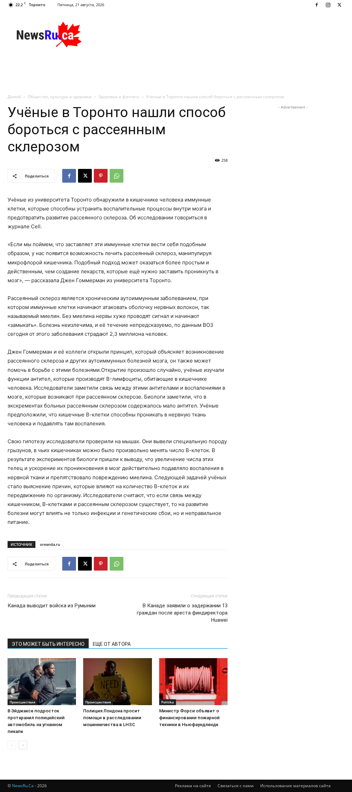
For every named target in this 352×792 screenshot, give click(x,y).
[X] (339, 5)
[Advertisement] (219, 34)
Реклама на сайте (193, 786)
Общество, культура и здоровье (60, 97)
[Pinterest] (101, 176)
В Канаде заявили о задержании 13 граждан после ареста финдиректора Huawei (182, 612)
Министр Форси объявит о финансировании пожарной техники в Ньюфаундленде (189, 717)
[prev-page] (12, 745)
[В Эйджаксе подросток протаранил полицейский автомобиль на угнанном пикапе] (42, 681)
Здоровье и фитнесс (119, 97)
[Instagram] (328, 5)
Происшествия (22, 702)
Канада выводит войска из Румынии (52, 605)
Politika (167, 702)
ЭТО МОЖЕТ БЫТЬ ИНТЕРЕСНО (48, 644)
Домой (14, 97)
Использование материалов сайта (295, 786)
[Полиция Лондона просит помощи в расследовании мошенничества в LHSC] (117, 681)
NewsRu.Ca (23, 786)
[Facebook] (316, 5)
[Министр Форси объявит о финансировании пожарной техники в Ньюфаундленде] (193, 681)
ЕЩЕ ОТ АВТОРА (112, 644)
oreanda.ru (50, 544)
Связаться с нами (236, 786)
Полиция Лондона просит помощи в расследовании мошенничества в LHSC (112, 717)
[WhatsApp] (116, 176)
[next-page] (23, 745)
